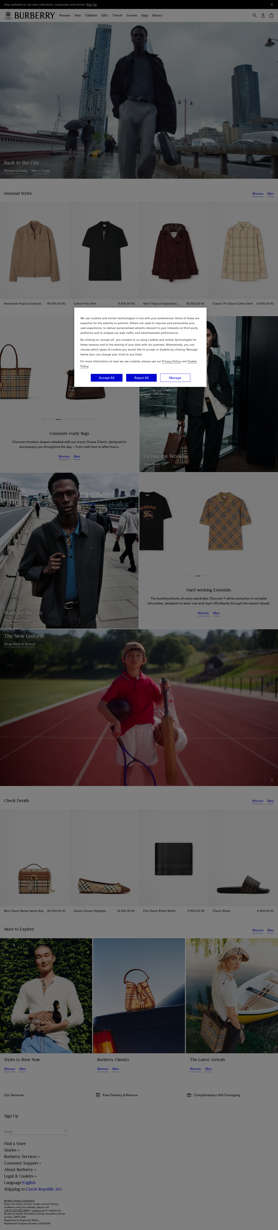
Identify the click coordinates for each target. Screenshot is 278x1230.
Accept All (106, 377)
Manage (175, 377)
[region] (140, 347)
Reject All (141, 377)
